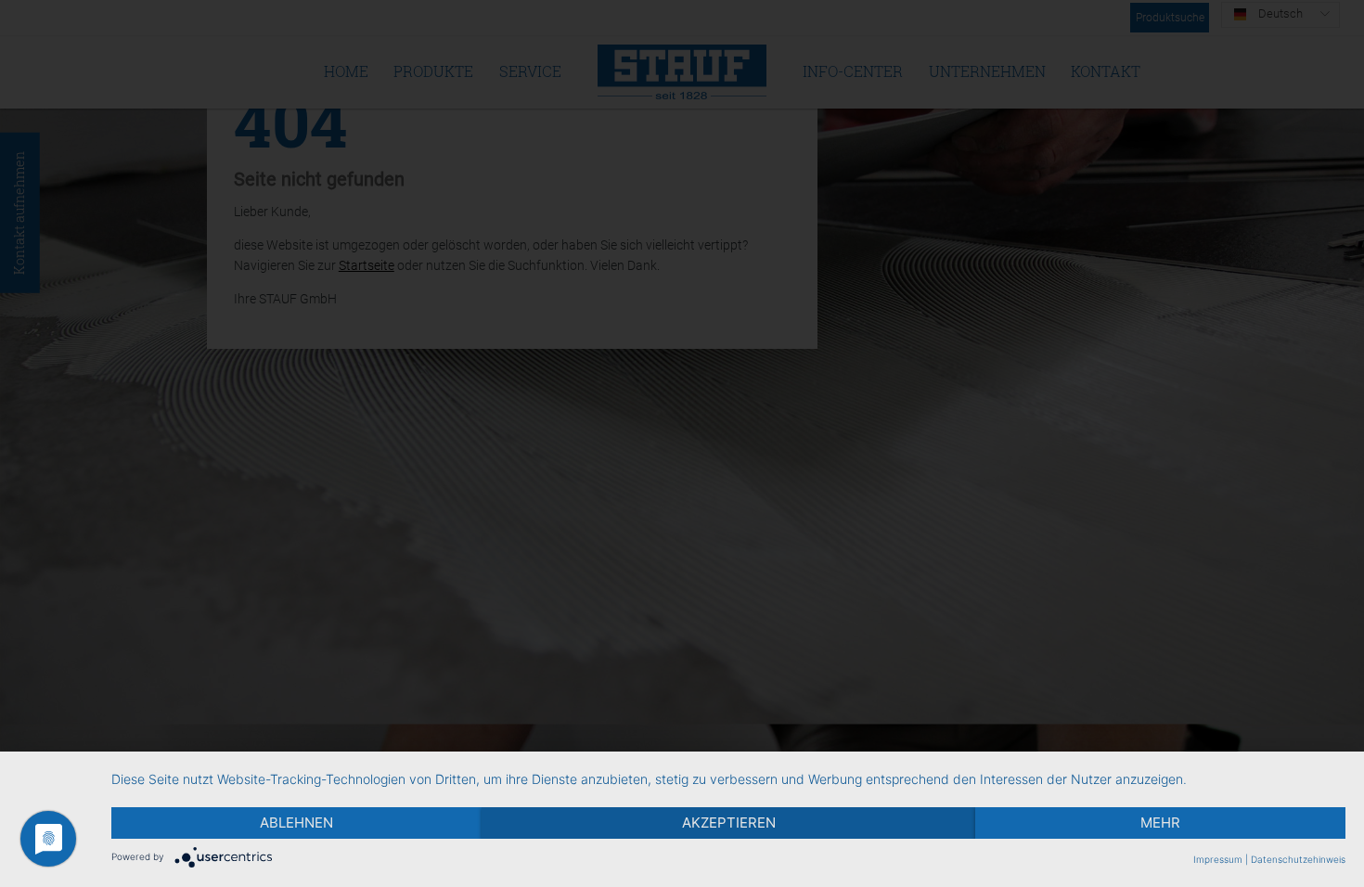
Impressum (1217, 859)
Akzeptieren (729, 822)
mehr (1160, 822)
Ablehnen (296, 822)
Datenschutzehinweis (1298, 859)
